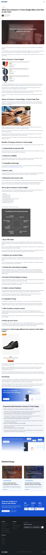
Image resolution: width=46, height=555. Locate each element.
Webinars (3, 543)
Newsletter (3, 540)
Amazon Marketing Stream (6, 532)
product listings (19, 85)
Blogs (3, 537)
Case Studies (4, 538)
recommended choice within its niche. (16, 166)
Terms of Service (15, 527)
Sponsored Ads (4, 525)
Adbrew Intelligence (5, 523)
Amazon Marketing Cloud (6, 528)
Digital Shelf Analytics (5, 530)
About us (14, 523)
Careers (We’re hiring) (16, 525)
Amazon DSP (4, 527)
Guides (3, 542)
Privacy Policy (15, 528)
